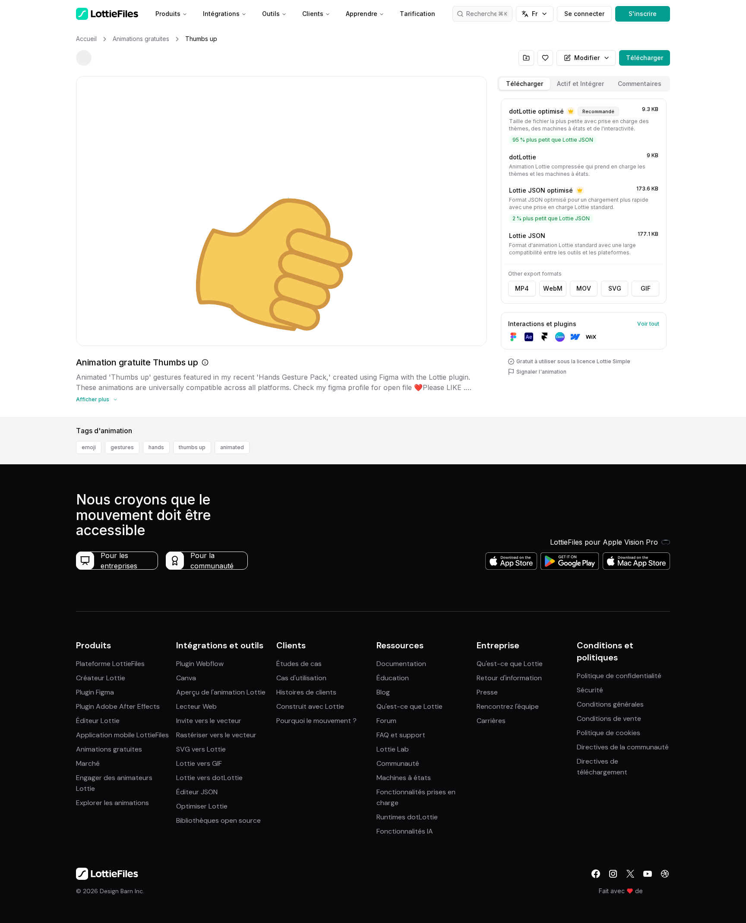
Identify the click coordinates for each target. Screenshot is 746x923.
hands (156, 447)
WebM (553, 288)
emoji (89, 447)
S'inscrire (643, 13)
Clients (312, 13)
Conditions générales (610, 704)
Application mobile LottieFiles (122, 734)
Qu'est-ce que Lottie (409, 706)
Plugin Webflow (200, 663)
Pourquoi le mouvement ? (316, 720)
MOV (583, 288)
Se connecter (584, 13)
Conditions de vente (609, 718)
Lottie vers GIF (199, 763)
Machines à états (403, 777)
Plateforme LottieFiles (110, 663)
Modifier (587, 57)
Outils (271, 13)
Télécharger (644, 57)
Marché (88, 763)
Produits (167, 13)
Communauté (397, 763)
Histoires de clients (306, 692)
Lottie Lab (392, 749)
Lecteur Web (196, 706)
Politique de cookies (608, 732)
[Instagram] (613, 874)
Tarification (417, 13)
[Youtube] (647, 874)
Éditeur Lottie (98, 720)
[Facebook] (596, 874)
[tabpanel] (583, 256)
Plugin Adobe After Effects (118, 706)
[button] (584, 125)
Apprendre (361, 13)
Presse (487, 692)
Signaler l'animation (541, 371)
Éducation (392, 677)
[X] (630, 874)
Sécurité (590, 690)
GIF (646, 288)
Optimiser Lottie (202, 806)
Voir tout (648, 323)
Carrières (491, 720)
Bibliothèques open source (218, 820)
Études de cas (299, 663)
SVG (614, 288)
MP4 (522, 288)
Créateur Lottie (100, 677)
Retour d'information (509, 677)
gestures (122, 447)
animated (232, 447)
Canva (186, 677)
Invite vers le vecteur (208, 720)
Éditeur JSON (197, 791)
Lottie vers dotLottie (209, 777)
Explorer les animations (112, 802)
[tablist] (583, 84)
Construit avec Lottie (310, 706)
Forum (386, 720)
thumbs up (192, 447)
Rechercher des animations (489, 13)
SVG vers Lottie (201, 749)
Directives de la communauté (623, 747)
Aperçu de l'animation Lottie (221, 692)
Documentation (401, 663)
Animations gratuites (109, 749)
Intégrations (221, 13)
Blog (383, 692)
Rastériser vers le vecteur (216, 734)
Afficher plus (92, 399)
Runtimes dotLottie (407, 817)
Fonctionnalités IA (404, 831)
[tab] (524, 84)
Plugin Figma (95, 692)
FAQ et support (400, 734)
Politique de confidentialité (619, 675)
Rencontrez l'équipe (508, 706)
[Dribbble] (665, 874)
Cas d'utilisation (301, 677)
